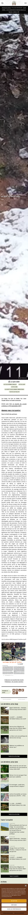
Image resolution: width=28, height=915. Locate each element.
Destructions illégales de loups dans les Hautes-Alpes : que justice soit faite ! (18, 728)
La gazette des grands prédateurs (14, 389)
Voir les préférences (14, 909)
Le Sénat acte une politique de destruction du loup (18, 737)
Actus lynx (14, 387)
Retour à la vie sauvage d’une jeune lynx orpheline (18, 776)
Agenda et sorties (6, 8)
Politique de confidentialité (19, 913)
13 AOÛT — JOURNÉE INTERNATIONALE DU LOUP (17, 718)
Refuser (14, 905)
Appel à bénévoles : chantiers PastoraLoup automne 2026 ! (18, 708)
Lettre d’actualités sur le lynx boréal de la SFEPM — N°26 (18, 795)
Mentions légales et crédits (8, 913)
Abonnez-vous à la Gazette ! (11, 410)
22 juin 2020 (15, 381)
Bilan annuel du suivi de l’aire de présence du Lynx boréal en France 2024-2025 (18, 767)
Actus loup (22, 384)
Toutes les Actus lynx (14, 814)
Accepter (14, 901)
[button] (26, 885)
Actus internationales (10, 384)
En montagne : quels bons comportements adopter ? (17, 785)
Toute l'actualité (14, 391)
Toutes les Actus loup (14, 756)
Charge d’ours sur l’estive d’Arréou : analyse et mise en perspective (17, 849)
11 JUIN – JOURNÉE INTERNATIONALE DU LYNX (17, 804)
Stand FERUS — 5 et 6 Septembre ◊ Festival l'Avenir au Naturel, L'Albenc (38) (14, 10)
